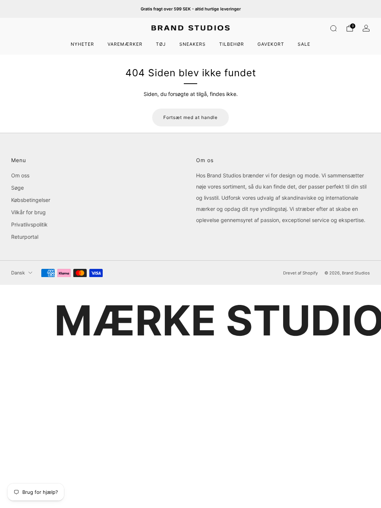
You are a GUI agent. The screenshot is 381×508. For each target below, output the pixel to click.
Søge (17, 187)
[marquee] (190, 321)
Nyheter (82, 44)
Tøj (161, 44)
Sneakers (192, 44)
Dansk (18, 273)
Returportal (24, 237)
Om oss (20, 175)
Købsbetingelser (30, 200)
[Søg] (333, 28)
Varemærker (125, 44)
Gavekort (270, 44)
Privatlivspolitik (29, 224)
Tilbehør (231, 44)
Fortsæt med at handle (190, 117)
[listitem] (190, 9)
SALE (304, 44)
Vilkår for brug (28, 212)
